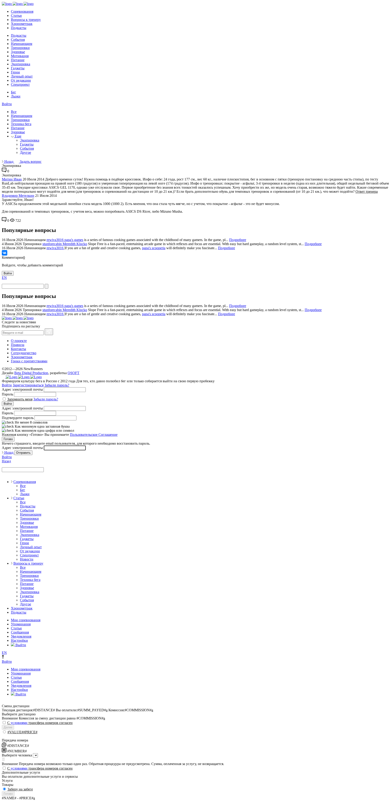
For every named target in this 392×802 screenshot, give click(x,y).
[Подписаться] (49, 331)
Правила (17, 345)
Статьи (16, 15)
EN (4, 278)
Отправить (23, 452)
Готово (8, 439)
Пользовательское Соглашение (94, 434)
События (18, 39)
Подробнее (237, 240)
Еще (17, 136)
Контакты (18, 349)
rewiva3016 (55, 240)
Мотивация (20, 56)
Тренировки (20, 48)
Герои (15, 72)
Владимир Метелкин (18, 195)
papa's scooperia (153, 248)
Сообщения (20, 632)
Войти (7, 104)
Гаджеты (17, 68)
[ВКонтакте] (4, 253)
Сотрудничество (23, 353)
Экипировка (20, 64)
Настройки (19, 640)
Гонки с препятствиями (29, 361)
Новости (26, 559)
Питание (17, 60)
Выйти (20, 645)
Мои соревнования (25, 620)
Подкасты (18, 28)
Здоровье (18, 52)
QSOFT (73, 373)
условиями (19, 723)
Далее (8, 727)
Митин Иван (12, 179)
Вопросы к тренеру (26, 20)
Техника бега (21, 124)
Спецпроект (20, 84)
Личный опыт (22, 76)
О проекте (19, 341)
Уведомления (21, 636)
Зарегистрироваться (28, 385)
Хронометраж (21, 24)
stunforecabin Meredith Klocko (64, 244)
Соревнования (22, 11)
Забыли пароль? (56, 385)
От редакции (21, 80)
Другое (25, 152)
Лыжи (15, 96)
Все (14, 112)
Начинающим (21, 44)
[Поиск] (46, 286)
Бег (13, 92)
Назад (8, 161)
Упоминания (21, 624)
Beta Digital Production (31, 373)
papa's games (73, 240)
